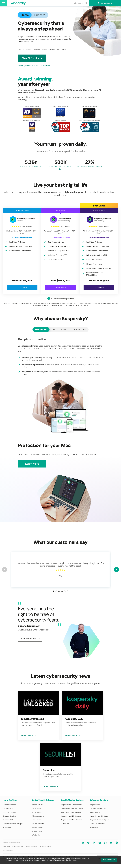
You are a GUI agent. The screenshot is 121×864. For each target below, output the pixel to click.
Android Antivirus (37, 805)
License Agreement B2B (45, 846)
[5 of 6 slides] (64, 591)
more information (70, 860)
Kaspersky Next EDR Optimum (71, 812)
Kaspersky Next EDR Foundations (72, 808)
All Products (65, 824)
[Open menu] (3, 3)
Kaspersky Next (95, 805)
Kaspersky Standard (9, 805)
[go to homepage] (18, 3)
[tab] (41, 329)
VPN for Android (37, 827)
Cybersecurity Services (98, 808)
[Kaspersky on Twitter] (88, 842)
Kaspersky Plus (8, 808)
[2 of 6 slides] (56, 591)
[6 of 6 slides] (67, 591)
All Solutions (7, 827)
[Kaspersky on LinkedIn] (94, 842)
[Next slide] (116, 569)
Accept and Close (109, 859)
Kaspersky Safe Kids (9, 816)
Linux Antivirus (36, 820)
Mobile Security (37, 812)
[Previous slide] (4, 569)
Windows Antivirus (38, 816)
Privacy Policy (6, 846)
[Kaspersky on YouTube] (99, 842)
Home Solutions (10, 800)
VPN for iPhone (37, 831)
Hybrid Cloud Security (97, 824)
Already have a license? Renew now (34, 65)
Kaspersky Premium (9, 812)
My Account (105, 3)
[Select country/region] (75, 3)
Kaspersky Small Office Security (71, 805)
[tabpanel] (60, 385)
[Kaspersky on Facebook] (82, 842)
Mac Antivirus (36, 808)
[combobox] (80, 3)
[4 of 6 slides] (61, 591)
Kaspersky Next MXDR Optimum (71, 820)
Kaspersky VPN (8, 820)
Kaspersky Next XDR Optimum (71, 816)
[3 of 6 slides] (59, 591)
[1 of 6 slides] (53, 591)
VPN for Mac (36, 835)
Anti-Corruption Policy (17, 846)
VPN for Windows (38, 824)
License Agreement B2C (31, 846)
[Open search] (86, 3)
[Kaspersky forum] (111, 842)
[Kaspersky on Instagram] (105, 842)
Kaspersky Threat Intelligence (99, 820)
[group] (60, 569)
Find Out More (27, 735)
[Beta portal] (116, 842)
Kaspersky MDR (95, 812)
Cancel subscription (8, 850)
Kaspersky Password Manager (12, 824)
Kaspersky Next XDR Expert (99, 816)
